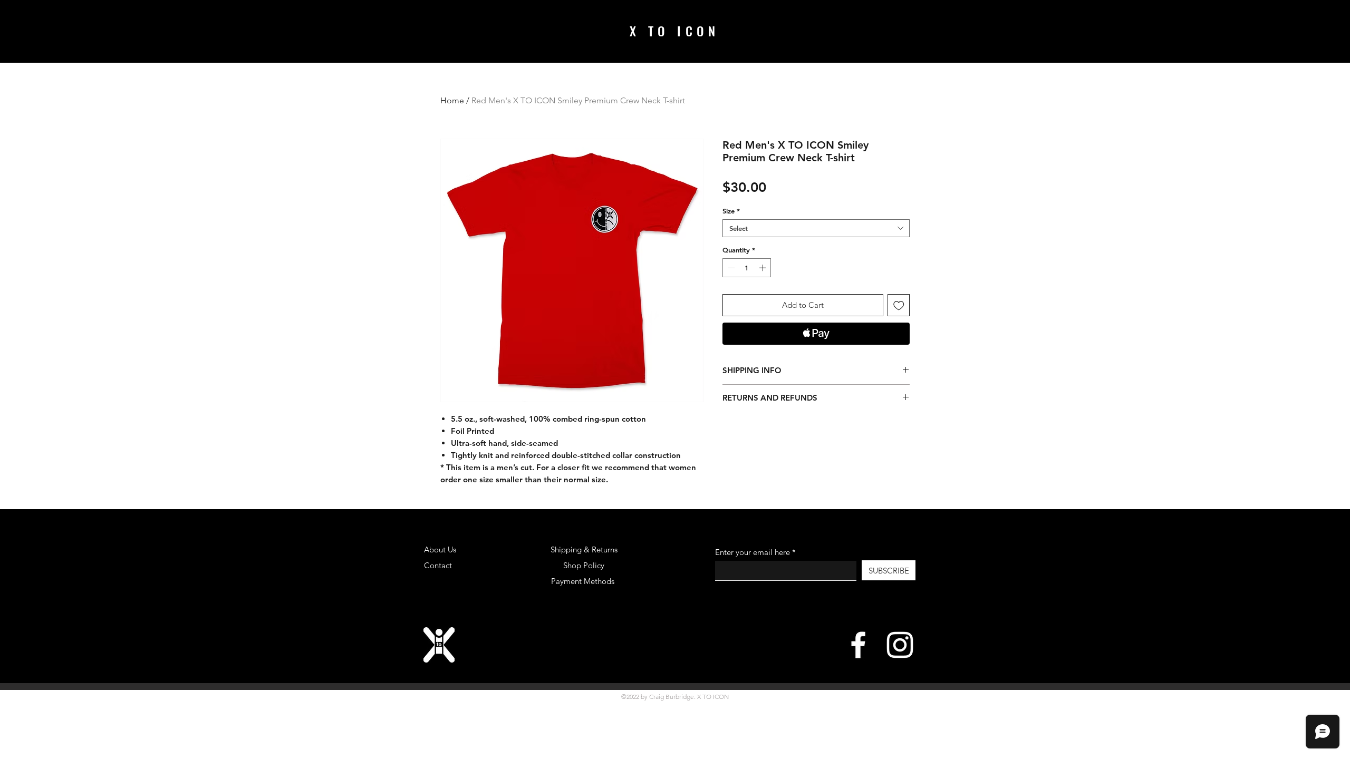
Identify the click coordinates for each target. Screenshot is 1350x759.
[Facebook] (858, 645)
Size (731, 211)
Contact (438, 565)
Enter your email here (752, 552)
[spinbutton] (747, 268)
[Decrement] (730, 268)
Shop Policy (583, 565)
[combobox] (816, 228)
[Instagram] (900, 645)
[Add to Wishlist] (899, 305)
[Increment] (763, 268)
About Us (440, 549)
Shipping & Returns (584, 549)
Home (452, 100)
